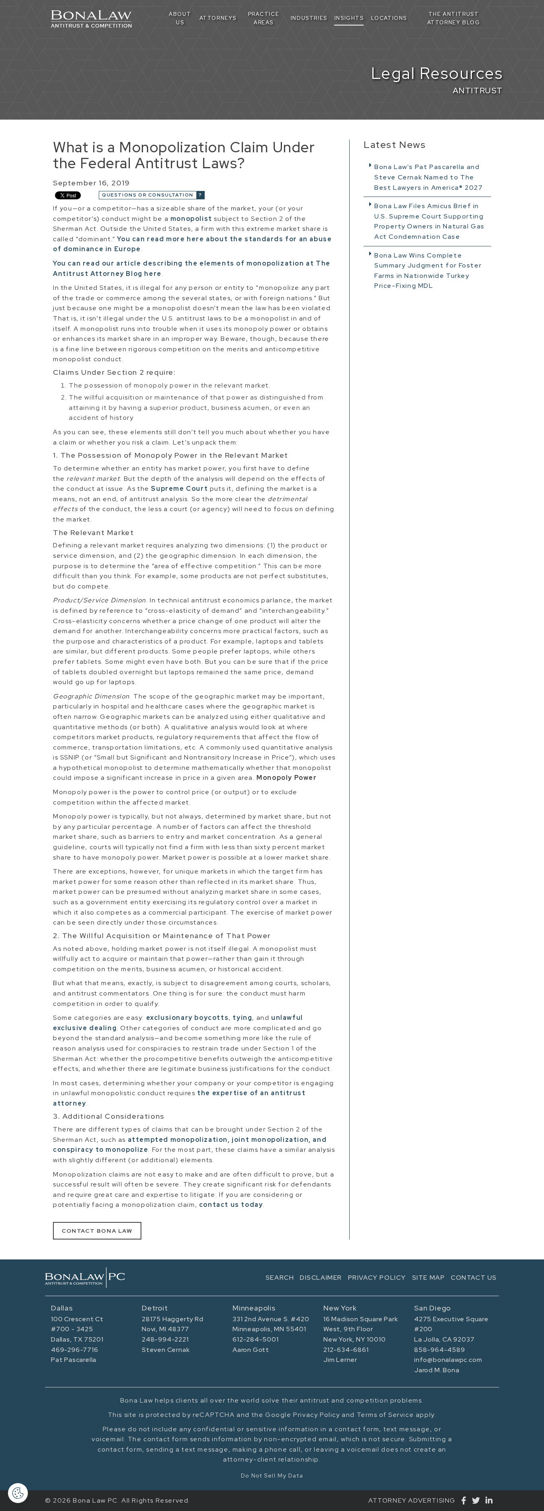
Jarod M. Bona (436, 1370)
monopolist (191, 218)
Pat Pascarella (73, 1360)
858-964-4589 (439, 1350)
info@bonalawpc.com (448, 1360)
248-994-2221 (165, 1339)
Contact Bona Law (97, 1230)
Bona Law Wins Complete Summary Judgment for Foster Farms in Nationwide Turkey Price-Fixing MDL (427, 270)
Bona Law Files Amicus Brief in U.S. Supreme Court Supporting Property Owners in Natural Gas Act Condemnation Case (429, 221)
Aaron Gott (251, 1350)
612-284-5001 (256, 1339)
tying (242, 1017)
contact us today (231, 1204)
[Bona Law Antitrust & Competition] (85, 1277)
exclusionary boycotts (187, 1017)
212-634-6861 (346, 1350)
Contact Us (474, 1277)
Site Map (428, 1277)
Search (280, 1277)
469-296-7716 (74, 1350)
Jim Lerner (340, 1360)
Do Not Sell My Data (272, 1475)
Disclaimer (321, 1277)
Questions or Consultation (148, 195)
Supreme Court (179, 488)
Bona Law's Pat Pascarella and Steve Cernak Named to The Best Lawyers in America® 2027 (428, 177)
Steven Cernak (166, 1350)
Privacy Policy (377, 1277)
